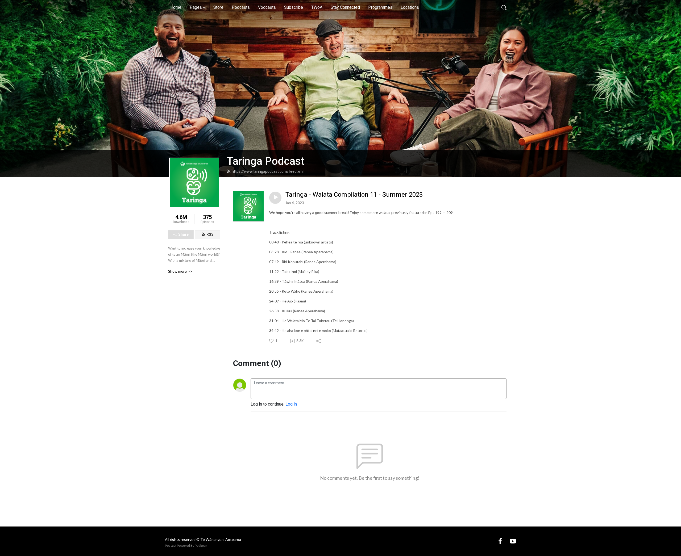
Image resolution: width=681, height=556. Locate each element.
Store (218, 7)
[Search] (504, 7)
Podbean (201, 545)
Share (183, 234)
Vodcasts (267, 7)
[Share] (319, 341)
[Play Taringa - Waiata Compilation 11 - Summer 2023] (275, 198)
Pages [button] (196, 7)
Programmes (380, 7)
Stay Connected (345, 7)
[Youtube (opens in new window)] (513, 541)
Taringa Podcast (266, 161)
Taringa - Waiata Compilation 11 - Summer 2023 (354, 194)
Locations (410, 7)
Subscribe (293, 7)
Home (175, 7)
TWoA (316, 7)
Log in (291, 404)
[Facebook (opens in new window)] (500, 541)
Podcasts (241, 7)
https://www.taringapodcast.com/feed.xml (268, 171)
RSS (210, 234)
